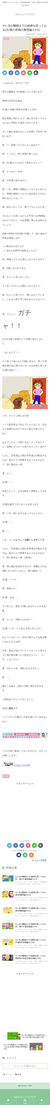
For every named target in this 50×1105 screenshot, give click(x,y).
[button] (44, 571)
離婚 (7, 776)
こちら (19, 100)
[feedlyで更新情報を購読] (25, 855)
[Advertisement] (25, 810)
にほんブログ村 (22, 765)
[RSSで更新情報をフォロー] (31, 855)
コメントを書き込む (25, 1066)
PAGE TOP (26, 1086)
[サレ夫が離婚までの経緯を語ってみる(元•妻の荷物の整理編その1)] (17, 72)
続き (11, 708)
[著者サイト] (18, 855)
